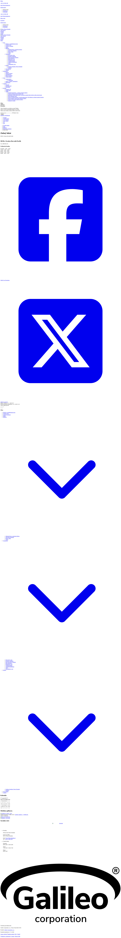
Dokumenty (8, 82)
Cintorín (7, 70)
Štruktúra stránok (10, 934)
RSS (16, 934)
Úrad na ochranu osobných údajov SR (15, 93)
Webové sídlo (17, 936)
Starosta (7, 72)
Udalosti (4, 83)
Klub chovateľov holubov (13, 57)
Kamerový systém (11, 100)
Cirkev (9, 53)
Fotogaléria (8, 87)
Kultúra (7, 65)
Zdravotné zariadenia (12, 50)
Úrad (4, 78)
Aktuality (7, 84)
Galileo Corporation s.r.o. (9, 929)
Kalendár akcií (8, 85)
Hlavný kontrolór (9, 75)
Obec (4, 42)
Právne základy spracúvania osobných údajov (17, 98)
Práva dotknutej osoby (12, 96)
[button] (3, 7)
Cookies (12, 936)
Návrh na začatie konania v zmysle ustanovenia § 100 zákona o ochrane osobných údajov (26, 97)
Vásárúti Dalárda (11, 60)
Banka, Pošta (10, 51)
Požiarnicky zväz (11, 59)
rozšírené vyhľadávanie (5, 115)
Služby (7, 47)
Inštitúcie (7, 48)
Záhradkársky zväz (12, 64)
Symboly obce (8, 45)
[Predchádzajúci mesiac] (1, 798)
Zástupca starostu (9, 73)
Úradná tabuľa (8, 79)
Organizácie (8, 54)
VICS (9, 63)
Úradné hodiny (9, 76)
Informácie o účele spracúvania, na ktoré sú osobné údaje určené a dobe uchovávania (25, 95)
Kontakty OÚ (8, 89)
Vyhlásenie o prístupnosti (5, 936)
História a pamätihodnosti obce (12, 43)
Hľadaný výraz (15, 112)
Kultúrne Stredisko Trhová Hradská (15, 66)
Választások (10, 80)
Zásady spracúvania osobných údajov (15, 99)
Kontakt (4, 88)
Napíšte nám (8, 90)
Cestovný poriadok (9, 46)
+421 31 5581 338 (8, 839)
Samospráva (5, 71)
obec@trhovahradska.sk (10, 838)
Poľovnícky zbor (11, 55)
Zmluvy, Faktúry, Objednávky (12, 81)
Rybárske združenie (12, 56)
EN (5, 11)
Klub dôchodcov (11, 58)
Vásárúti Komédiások (12, 62)
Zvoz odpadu (8, 68)
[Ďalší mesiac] (7, 798)
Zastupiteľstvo (8, 74)
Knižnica (10, 67)
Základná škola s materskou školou (15, 49)
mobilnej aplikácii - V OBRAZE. (21, 814)
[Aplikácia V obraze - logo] (6, 813)
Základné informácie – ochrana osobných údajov (17, 92)
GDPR (7, 91)
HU (5, 10)
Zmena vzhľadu (4, 934)
